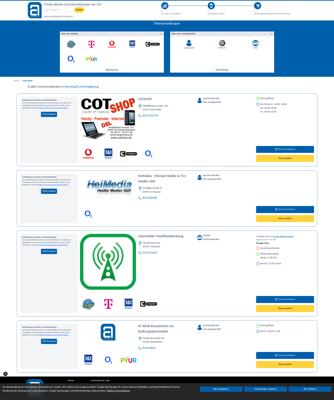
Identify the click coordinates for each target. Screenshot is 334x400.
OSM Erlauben (49, 114)
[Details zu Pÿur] (128, 360)
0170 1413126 (149, 252)
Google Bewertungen (282, 236)
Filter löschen (112, 70)
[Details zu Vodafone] (88, 154)
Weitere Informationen (118, 391)
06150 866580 (149, 197)
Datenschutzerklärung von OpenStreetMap (53, 108)
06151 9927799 (150, 115)
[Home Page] (35, 10)
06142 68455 (149, 348)
